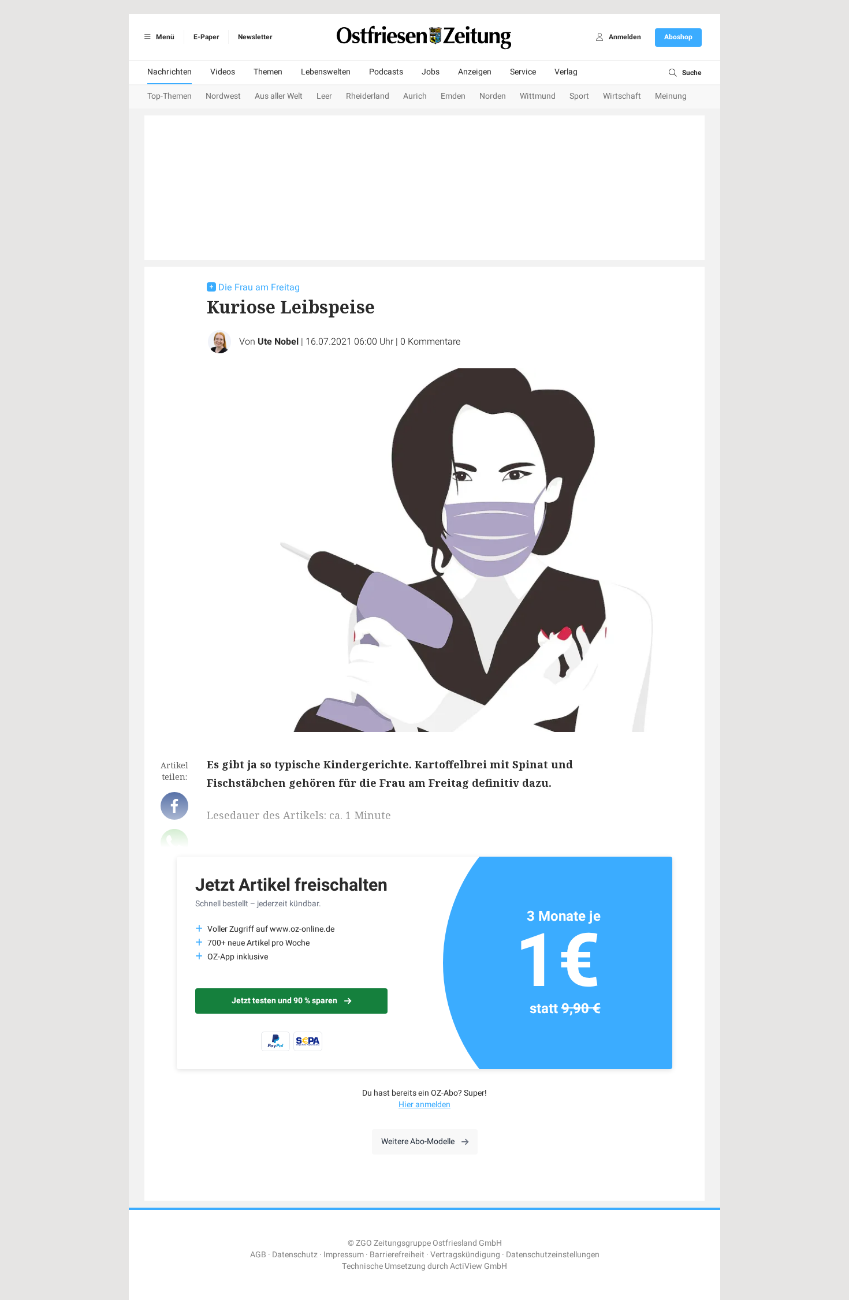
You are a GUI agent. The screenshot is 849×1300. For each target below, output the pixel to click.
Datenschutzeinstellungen (552, 1255)
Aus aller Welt (279, 96)
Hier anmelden (424, 1105)
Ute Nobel (278, 342)
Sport (579, 96)
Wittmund (538, 96)
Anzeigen (474, 72)
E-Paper (206, 37)
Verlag (566, 72)
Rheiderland (367, 96)
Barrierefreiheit (397, 1255)
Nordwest (223, 96)
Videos (222, 72)
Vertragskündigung (465, 1255)
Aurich (415, 96)
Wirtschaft (622, 96)
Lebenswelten (326, 72)
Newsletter (255, 37)
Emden (453, 96)
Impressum (343, 1255)
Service (523, 72)
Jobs (431, 72)
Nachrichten (169, 72)
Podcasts (386, 72)
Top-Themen (169, 96)
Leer (324, 96)
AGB (258, 1255)
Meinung (671, 96)
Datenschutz (295, 1255)
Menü (164, 37)
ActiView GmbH (478, 1266)
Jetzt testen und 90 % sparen (284, 1001)
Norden (492, 96)
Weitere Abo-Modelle (418, 1141)
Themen (268, 72)
